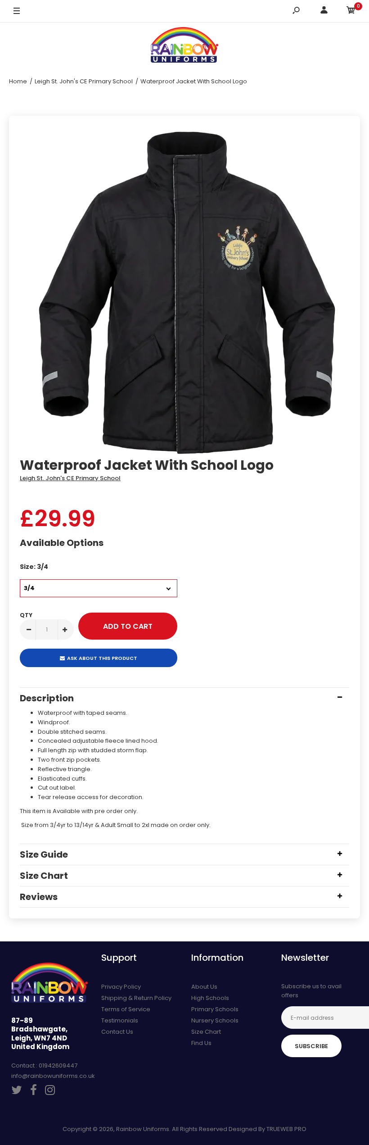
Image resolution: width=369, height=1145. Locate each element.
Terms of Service (125, 1009)
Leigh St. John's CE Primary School (70, 478)
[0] (351, 11)
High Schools (210, 998)
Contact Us (117, 1031)
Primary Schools (214, 1009)
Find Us (201, 1043)
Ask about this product (102, 658)
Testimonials (119, 1020)
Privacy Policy (121, 986)
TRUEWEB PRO (286, 1129)
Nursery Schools (214, 1020)
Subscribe (311, 1046)
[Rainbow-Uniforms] (184, 46)
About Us (204, 986)
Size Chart (206, 1031)
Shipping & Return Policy (136, 998)
